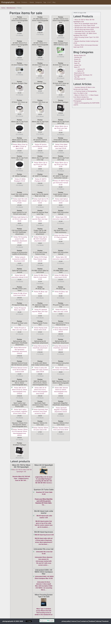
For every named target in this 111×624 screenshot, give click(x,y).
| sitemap (98, 621)
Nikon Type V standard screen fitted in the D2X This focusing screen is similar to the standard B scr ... (44, 612)
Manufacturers (11, 8)
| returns (73, 621)
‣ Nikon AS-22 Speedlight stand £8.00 (85, 23)
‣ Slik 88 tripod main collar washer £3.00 (86, 27)
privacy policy (66, 621)
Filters (76, 61)
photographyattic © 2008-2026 (13, 621)
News (76, 67)
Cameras (77, 57)
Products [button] (24, 2)
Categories (38, 2)
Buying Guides (78, 55)
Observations (78, 73)
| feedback (91, 621)
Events (76, 59)
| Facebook (104, 621)
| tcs (78, 621)
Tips (75, 77)
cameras (80, 69)
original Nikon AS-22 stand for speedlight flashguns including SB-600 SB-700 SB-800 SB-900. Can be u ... (43, 480)
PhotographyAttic (8, 2)
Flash (75, 63)
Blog (54, 2)
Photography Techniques (81, 75)
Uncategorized (78, 79)
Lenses (76, 65)
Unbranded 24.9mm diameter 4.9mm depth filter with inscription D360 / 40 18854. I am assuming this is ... (43, 586)
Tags (44, 2)
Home (18, 2)
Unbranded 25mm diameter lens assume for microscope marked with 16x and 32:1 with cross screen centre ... (43, 561)
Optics (79, 71)
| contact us (84, 621)
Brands (32, 2)
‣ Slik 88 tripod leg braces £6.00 (83, 29)
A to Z (49, 2)
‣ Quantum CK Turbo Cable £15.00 (84, 25)
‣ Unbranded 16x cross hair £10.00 (84, 31)
